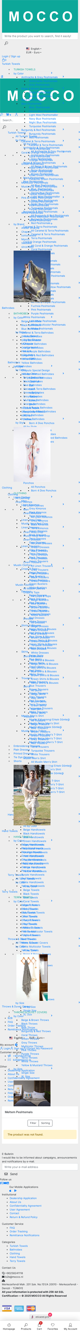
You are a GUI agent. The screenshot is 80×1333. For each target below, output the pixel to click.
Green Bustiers (38, 583)
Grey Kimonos (37, 508)
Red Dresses (36, 617)
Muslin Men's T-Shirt (33, 730)
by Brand (19, 224)
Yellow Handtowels (33, 885)
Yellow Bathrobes (32, 362)
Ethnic (33, 400)
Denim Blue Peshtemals (43, 111)
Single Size (28, 1072)
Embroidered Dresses (27, 745)
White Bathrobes (31, 358)
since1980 (27, 246)
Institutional (9, 1194)
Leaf (31, 389)
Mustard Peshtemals (41, 190)
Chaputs (26, 231)
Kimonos (26, 415)
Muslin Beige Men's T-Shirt (45, 738)
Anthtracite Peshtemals (43, 81)
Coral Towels (29, 916)
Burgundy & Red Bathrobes (37, 355)
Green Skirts (36, 666)
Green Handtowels (32, 855)
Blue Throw (28, 1027)
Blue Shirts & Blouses (42, 636)
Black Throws (29, 1023)
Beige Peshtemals (40, 92)
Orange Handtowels (33, 867)
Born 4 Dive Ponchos (41, 423)
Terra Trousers (38, 553)
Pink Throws (28, 1050)
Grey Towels (29, 923)
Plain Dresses (22, 749)
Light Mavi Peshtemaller (43, 114)
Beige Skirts (36, 655)
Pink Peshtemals (39, 205)
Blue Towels (28, 912)
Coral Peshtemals (39, 156)
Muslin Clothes (23, 565)
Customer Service (12, 1223)
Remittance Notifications (24, 1235)
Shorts (18, 761)
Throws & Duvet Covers (16, 1006)
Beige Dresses (38, 595)
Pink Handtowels (31, 870)
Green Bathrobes (31, 336)
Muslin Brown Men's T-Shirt (46, 742)
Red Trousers (37, 700)
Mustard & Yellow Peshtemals (39, 186)
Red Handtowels (31, 878)
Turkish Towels (11, 63)
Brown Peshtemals (40, 96)
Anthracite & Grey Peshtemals (39, 77)
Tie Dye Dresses (23, 757)
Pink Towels (28, 931)
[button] (4, 59)
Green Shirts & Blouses (43, 644)
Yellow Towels (30, 950)
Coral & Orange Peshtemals (37, 152)
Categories (8, 1242)
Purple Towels (29, 935)
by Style (18, 366)
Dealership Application (23, 1198)
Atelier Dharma (30, 227)
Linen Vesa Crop (31, 519)
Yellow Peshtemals (40, 194)
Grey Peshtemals (39, 84)
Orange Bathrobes (32, 347)
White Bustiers (38, 587)
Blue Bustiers (37, 576)
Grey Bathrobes (30, 340)
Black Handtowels (32, 848)
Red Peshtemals (39, 137)
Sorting (45, 1122)
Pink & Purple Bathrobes (35, 351)
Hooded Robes (30, 407)
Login (6, 1048)
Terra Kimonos (37, 516)
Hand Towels (10, 830)
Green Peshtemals (32, 163)
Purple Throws (30, 1053)
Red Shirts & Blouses (41, 632)
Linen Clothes (22, 497)
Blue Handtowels (31, 852)
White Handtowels (32, 882)
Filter (33, 1122)
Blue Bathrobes (30, 328)
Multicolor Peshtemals (34, 182)
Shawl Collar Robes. (33, 411)
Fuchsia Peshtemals (41, 201)
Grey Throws (29, 1042)
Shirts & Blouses (31, 625)
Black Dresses (37, 534)
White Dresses (38, 621)
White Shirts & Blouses (43, 647)
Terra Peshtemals (39, 148)
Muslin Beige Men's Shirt (44, 723)
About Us (15, 1202)
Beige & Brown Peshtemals (37, 88)
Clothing (7, 487)
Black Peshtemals (31, 99)
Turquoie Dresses (39, 613)
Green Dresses (38, 531)
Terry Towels (9, 891)
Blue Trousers (37, 685)
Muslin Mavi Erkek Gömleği (45, 727)
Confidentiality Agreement (26, 1205)
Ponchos (26, 419)
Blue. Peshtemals (39, 107)
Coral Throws (29, 1035)
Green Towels (29, 920)
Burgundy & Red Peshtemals (38, 129)
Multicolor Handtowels (35, 863)
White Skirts (36, 674)
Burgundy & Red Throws (36, 1031)
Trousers (26, 678)
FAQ (12, 1227)
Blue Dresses (37, 602)
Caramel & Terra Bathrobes (37, 332)
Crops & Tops (29, 568)
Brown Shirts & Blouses (43, 640)
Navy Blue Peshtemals (42, 118)
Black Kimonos (37, 512)
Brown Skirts (36, 663)
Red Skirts (35, 670)
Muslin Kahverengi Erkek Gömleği (49, 719)
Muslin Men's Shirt (32, 715)
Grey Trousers (37, 550)
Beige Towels (29, 905)
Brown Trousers (38, 689)
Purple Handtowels (32, 874)
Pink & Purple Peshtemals (36, 197)
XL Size (25, 1076)
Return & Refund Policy (23, 1217)
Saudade (26, 242)
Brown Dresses (38, 606)
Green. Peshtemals (40, 171)
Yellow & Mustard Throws (36, 1065)
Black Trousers (38, 557)
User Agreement (20, 1209)
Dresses (26, 591)
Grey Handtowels (32, 859)
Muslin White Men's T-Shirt (45, 734)
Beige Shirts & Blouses (42, 629)
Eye (31, 385)
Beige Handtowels (32, 844)
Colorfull (34, 381)
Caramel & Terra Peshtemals (38, 141)
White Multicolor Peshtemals (46, 216)
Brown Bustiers (38, 580)
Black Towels (29, 908)
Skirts (24, 651)
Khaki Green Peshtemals (44, 175)
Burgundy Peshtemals (42, 133)
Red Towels (28, 939)
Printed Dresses (23, 753)
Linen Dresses (30, 527)
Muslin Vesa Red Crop (34, 523)
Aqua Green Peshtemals (43, 167)
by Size (18, 1068)
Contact (14, 1213)
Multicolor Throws (32, 1046)
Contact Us (9, 1267)
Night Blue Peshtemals (43, 122)
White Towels (29, 942)
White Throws (29, 1061)
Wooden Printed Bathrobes (37, 373)
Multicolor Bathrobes (34, 343)
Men (24, 500)
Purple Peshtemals (40, 209)
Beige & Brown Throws (35, 1019)
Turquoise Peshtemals (42, 126)
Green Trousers (38, 561)
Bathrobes (8, 307)
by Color (19, 73)
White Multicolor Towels (35, 946)
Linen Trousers (30, 546)
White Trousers (38, 711)
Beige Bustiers (38, 572)
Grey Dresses (37, 542)
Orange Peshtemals (41, 160)
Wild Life (34, 392)
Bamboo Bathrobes (40, 377)
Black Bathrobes (31, 325)
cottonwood (28, 235)
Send (13, 1174)
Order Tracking (19, 1231)
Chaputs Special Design (35, 370)
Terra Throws (29, 1057)
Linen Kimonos (30, 504)
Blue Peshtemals (31, 103)
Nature (33, 396)
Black (32, 404)
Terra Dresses (37, 538)
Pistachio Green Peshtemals (46, 178)
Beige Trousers (38, 681)
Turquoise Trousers (41, 708)
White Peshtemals (32, 212)
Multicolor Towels (32, 927)
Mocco (25, 239)
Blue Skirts (35, 659)
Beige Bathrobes (31, 321)
